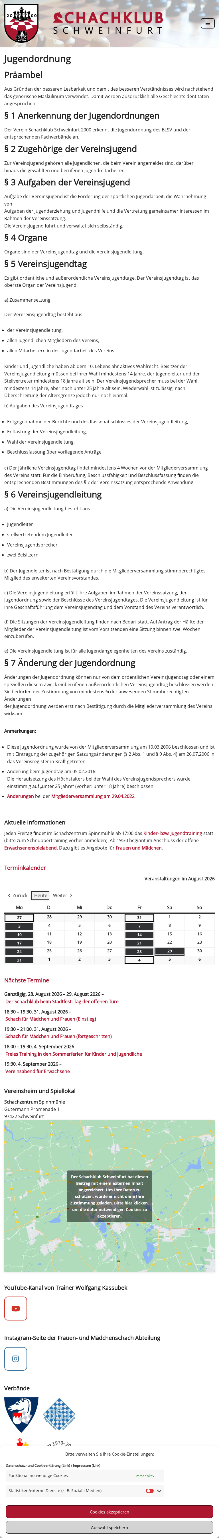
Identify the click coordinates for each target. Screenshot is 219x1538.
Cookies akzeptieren (109, 1512)
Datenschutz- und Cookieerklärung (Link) (38, 1465)
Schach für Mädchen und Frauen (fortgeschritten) (58, 1036)
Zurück (20, 895)
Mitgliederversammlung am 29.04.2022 (93, 796)
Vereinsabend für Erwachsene (37, 1071)
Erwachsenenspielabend (30, 848)
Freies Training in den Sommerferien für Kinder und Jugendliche (73, 1054)
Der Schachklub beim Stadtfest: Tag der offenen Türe (62, 1001)
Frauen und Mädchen (139, 848)
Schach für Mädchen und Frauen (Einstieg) (50, 1019)
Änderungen (20, 796)
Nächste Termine (26, 980)
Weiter (60, 895)
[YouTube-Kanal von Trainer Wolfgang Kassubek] (15, 1308)
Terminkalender (25, 867)
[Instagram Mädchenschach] (15, 1359)
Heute (40, 895)
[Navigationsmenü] (208, 23)
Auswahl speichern (109, 1527)
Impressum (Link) (86, 1465)
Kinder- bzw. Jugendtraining (172, 833)
